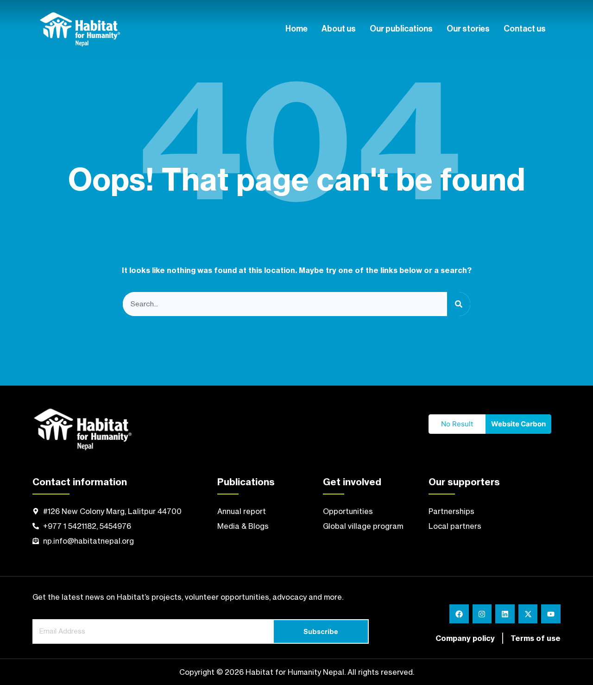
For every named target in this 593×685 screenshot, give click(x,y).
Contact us (525, 29)
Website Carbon (518, 423)
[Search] (458, 304)
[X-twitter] (528, 614)
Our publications (401, 29)
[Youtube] (551, 614)
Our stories (468, 29)
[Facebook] (459, 614)
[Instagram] (482, 614)
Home (296, 29)
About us (339, 29)
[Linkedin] (505, 614)
